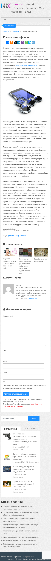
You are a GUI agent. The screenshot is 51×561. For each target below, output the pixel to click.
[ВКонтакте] (7, 42)
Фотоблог (31, 4)
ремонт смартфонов (17, 235)
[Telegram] (33, 42)
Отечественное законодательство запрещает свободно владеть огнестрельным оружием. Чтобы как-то (25, 439)
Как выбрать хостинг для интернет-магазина (19, 541)
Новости (18, 4)
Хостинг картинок (29, 559)
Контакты (40, 559)
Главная (6, 32)
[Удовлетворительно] (8, 230)
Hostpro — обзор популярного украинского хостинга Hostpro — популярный (25, 456)
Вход (28, 11)
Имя (4, 351)
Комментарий (8, 316)
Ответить (32, 299)
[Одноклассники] (11, 42)
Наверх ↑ (47, 559)
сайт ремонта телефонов (26, 65)
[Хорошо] (10, 230)
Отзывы (18, 8)
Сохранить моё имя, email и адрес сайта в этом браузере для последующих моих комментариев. (24, 387)
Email (5, 362)
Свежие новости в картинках (10, 557)
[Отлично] (13, 230)
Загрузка (31, 8)
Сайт (5, 372)
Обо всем (15, 32)
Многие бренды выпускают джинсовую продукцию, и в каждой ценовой (23, 469)
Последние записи (30, 429)
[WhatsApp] (26, 42)
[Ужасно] (4, 230)
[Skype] (29, 42)
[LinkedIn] (18, 42)
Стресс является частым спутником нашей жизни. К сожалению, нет (23, 484)
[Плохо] (6, 230)
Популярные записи (10, 429)
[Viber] (22, 42)
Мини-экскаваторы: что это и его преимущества (20, 537)
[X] (15, 42)
